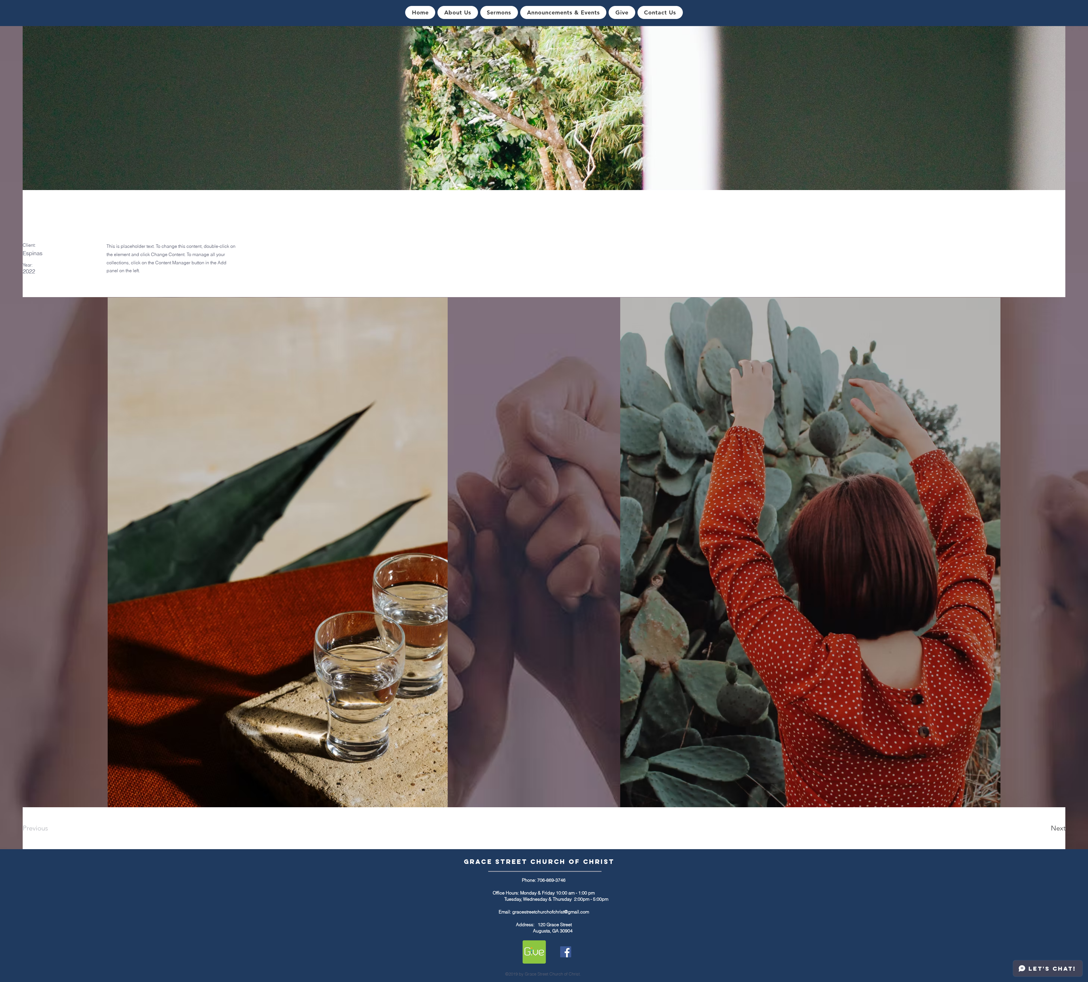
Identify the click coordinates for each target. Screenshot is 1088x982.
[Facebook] (565, 951)
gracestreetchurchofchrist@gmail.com (550, 912)
